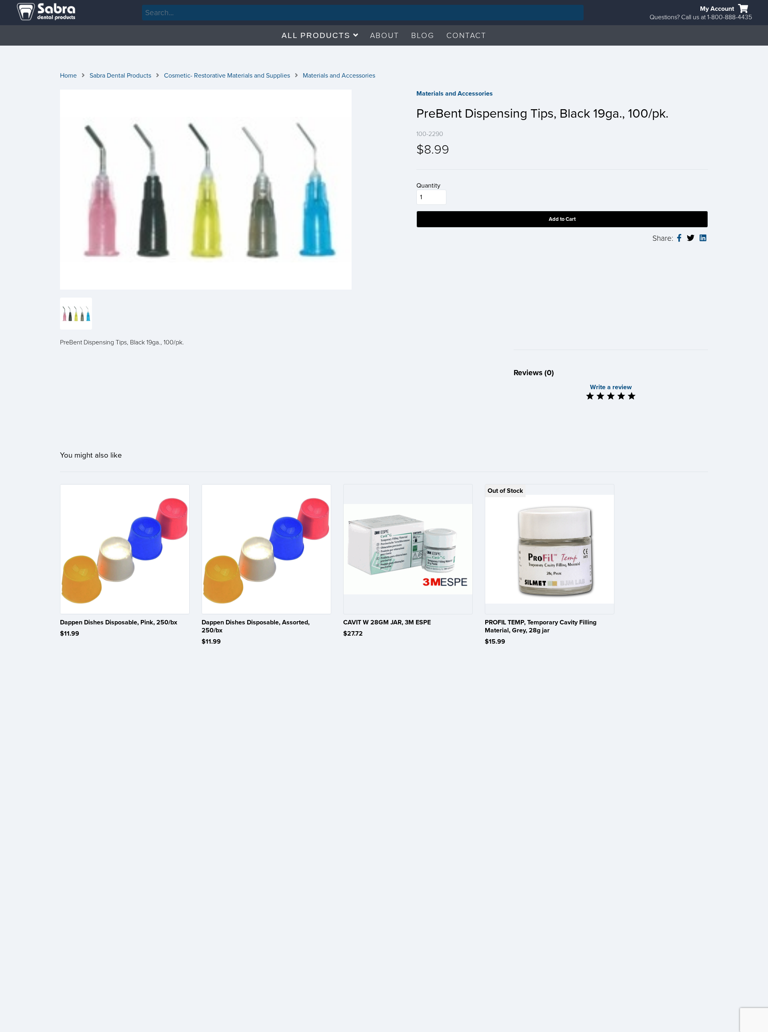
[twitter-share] (690, 238)
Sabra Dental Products (120, 76)
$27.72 (353, 634)
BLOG (422, 35)
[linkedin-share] (703, 238)
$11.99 (69, 634)
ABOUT (384, 35)
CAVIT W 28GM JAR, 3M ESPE (387, 622)
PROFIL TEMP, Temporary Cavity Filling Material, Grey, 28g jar (540, 626)
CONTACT (466, 35)
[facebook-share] (679, 238)
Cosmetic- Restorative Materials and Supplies (227, 76)
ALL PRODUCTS (317, 35)
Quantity (428, 186)
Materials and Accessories (339, 76)
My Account (717, 9)
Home (68, 76)
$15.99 (495, 642)
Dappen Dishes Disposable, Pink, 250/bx (118, 622)
